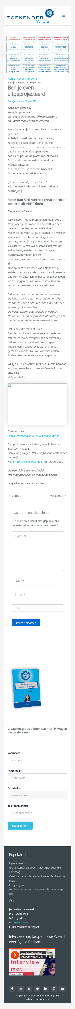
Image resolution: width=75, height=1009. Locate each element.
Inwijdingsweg (17, 885)
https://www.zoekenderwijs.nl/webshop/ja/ (33, 435)
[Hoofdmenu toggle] (64, 15)
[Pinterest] (54, 989)
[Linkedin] (46, 989)
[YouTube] (62, 989)
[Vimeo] (29, 989)
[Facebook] (12, 989)
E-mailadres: (15, 788)
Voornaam (14, 753)
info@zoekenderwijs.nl (26, 461)
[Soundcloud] (20, 989)
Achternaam (15, 770)
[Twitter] (37, 989)
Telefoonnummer (18, 806)
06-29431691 (20, 922)
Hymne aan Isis (18, 863)
